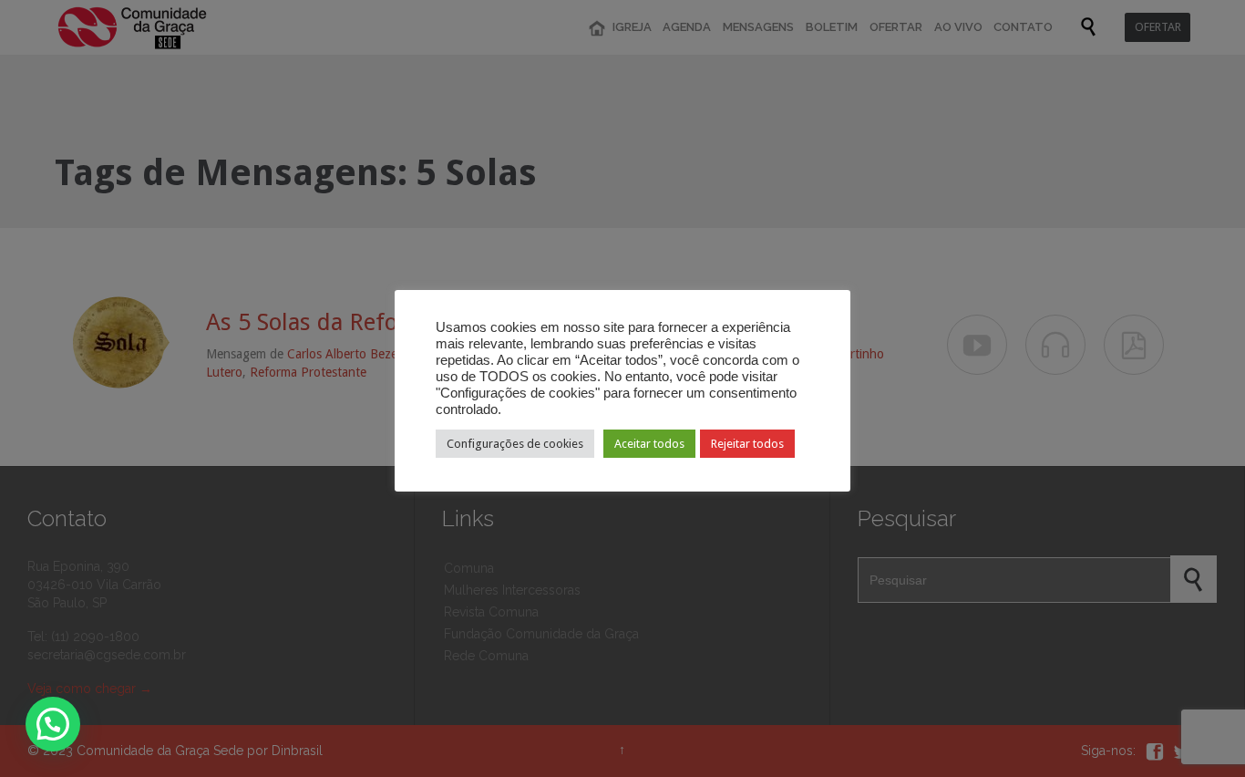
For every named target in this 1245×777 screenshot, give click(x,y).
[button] (53, 724)
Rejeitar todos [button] (747, 444)
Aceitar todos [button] (649, 444)
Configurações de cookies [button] (515, 444)
